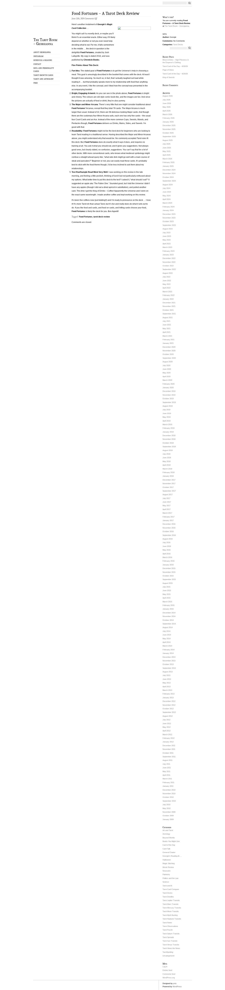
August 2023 (168, 229)
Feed (35, 83)
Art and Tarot (168, 830)
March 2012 (167, 734)
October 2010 (168, 797)
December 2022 (169, 258)
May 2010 (166, 808)
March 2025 (167, 159)
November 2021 (169, 306)
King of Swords (169, 77)
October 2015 (168, 576)
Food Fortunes (78, 211)
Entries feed (167, 970)
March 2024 (167, 203)
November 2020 (169, 351)
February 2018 (168, 472)
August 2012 (168, 716)
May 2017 (166, 506)
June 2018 (167, 458)
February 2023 (168, 251)
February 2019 (168, 428)
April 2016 (166, 554)
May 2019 (166, 417)
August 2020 (168, 362)
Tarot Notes (167, 923)
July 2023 (166, 233)
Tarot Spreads (168, 937)
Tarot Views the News (171, 948)
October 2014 (168, 620)
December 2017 (169, 480)
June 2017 (167, 502)
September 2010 (169, 801)
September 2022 (169, 269)
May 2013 (166, 683)
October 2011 (168, 753)
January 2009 (168, 819)
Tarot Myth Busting (170, 915)
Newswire (166, 871)
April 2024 (166, 199)
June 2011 (167, 768)
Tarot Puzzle (168, 930)
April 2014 (166, 642)
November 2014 (169, 616)
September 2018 (169, 447)
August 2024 (168, 185)
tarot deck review (101, 217)
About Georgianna (42, 52)
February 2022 (168, 295)
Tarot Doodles (168, 897)
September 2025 (169, 136)
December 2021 (169, 303)
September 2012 (169, 712)
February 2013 (168, 694)
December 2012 (169, 701)
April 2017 (166, 509)
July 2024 (166, 188)
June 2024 (167, 192)
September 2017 (169, 491)
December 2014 (169, 613)
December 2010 (169, 790)
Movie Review (168, 867)
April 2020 (166, 376)
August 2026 (168, 96)
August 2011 (167, 760)
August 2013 (168, 672)
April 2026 (166, 111)
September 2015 (169, 579)
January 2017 (168, 520)
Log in (165, 967)
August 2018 (168, 450)
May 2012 (166, 727)
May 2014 (166, 639)
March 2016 (167, 557)
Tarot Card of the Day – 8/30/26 (175, 66)
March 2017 (167, 513)
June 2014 (167, 635)
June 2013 (167, 679)
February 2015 (168, 605)
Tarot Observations (170, 926)
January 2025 (168, 166)
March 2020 (167, 380)
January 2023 (168, 255)
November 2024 (169, 173)
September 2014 (169, 624)
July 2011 (166, 764)
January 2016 (168, 565)
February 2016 (168, 561)
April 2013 (166, 687)
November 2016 (169, 528)
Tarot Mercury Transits (172, 908)
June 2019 (167, 413)
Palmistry (166, 874)
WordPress (177, 987)
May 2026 (166, 107)
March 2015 (167, 602)
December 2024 (169, 170)
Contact (37, 64)
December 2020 (169, 347)
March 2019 (167, 424)
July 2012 (166, 720)
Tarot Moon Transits (171, 911)
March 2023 (167, 247)
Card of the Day (169, 845)
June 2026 (167, 103)
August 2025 (168, 140)
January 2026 (168, 122)
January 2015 (168, 609)
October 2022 (168, 266)
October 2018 (168, 443)
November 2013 (169, 661)
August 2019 (168, 406)
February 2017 (168, 517)
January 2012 (168, 742)
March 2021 (167, 336)
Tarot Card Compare (171, 889)
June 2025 (167, 148)
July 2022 (166, 277)
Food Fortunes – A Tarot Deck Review (105, 13)
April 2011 (166, 775)
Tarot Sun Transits (170, 941)
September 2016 (169, 535)
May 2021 (166, 329)
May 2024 (166, 196)
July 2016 (166, 542)
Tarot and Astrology (43, 79)
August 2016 (168, 539)
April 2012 (166, 731)
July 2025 (166, 144)
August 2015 (168, 583)
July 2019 (166, 410)
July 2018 (166, 454)
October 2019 (168, 399)
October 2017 (168, 487)
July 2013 (166, 675)
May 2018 (166, 461)
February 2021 (168, 340)
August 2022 (168, 273)
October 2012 (168, 709)
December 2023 (169, 214)
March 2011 (167, 779)
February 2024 (168, 207)
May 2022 (166, 284)
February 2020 (168, 384)
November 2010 (169, 794)
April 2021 (166, 332)
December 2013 (169, 657)
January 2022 (168, 299)
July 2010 (166, 805)
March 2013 (167, 690)
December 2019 (169, 391)
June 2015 (167, 590)
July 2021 (166, 321)
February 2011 (168, 782)
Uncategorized (168, 956)
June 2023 (167, 236)
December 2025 (169, 125)
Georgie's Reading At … (172, 856)
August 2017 (168, 494)
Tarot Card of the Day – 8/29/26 (175, 74)
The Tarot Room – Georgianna (45, 41)
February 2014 (168, 650)
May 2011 (166, 771)
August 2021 (168, 317)
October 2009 (168, 816)
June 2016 (167, 546)
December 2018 (169, 435)
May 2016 (166, 550)
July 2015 (166, 587)
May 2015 (166, 594)
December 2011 (169, 746)
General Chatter (169, 852)
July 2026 (166, 100)
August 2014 (168, 627)
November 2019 (169, 395)
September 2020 (169, 358)
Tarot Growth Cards (43, 75)
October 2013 (168, 664)
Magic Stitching (169, 863)
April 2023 (166, 244)
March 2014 (167, 646)
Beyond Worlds (169, 838)
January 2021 (168, 343)
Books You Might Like (171, 841)
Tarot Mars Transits (170, 904)
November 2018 (169, 439)
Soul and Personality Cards (43, 69)
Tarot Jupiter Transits (171, 900)
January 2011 (168, 786)
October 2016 (168, 531)
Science (166, 882)
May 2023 (166, 240)
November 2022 (169, 262)
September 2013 (169, 668)
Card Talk (166, 849)
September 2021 (169, 314)
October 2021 (168, 310)
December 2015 (169, 568)
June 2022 (167, 281)
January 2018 (168, 476)
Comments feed (169, 974)
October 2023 (168, 221)
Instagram (38, 56)
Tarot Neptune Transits (172, 919)
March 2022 (167, 292)
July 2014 (166, 631)
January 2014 (168, 653)
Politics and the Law (170, 878)
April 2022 (166, 288)
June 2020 (167, 369)
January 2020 (168, 388)
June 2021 (167, 325)
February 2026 (168, 118)
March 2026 (167, 114)
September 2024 (169, 181)
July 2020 (166, 365)
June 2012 (167, 723)
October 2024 (168, 177)
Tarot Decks (178, 44)
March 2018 (167, 469)
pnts (175, 983)
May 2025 (166, 151)
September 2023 (169, 225)
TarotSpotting (168, 952)
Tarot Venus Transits (171, 945)
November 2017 (169, 483)
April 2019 (166, 421)
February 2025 (168, 162)
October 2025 (168, 133)
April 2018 (166, 465)
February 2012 (168, 738)
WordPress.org (169, 978)
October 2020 (168, 354)
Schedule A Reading (42, 60)
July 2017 (166, 498)
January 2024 (168, 210)
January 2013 (168, 698)
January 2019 (168, 432)
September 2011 (169, 757)
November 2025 (169, 129)
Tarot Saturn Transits (171, 934)
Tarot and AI (167, 886)
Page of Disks (168, 70)
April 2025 (166, 155)
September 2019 (169, 402)
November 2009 (169, 812)
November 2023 (169, 218)
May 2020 (166, 373)
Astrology (166, 834)
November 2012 (169, 705)
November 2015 (169, 572)
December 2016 (169, 524)
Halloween (167, 860)
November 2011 (169, 749)
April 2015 (166, 598)
